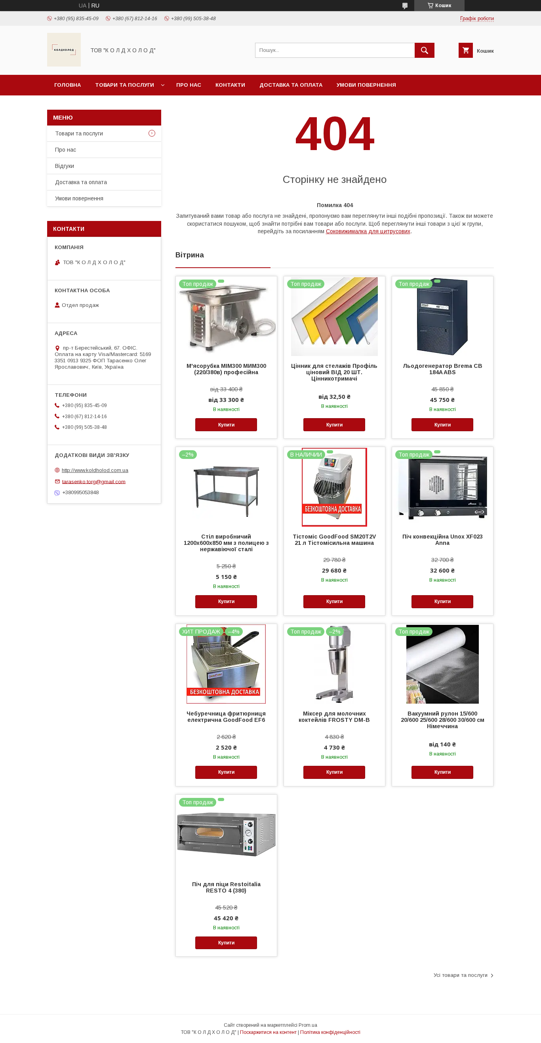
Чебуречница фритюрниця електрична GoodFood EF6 (226, 716)
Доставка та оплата (290, 85)
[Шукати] (424, 50)
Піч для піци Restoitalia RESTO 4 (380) (226, 887)
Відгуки (64, 166)
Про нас (188, 85)
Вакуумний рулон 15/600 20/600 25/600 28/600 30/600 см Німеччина (442, 719)
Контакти (230, 85)
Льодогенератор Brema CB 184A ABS (442, 369)
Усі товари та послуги (461, 975)
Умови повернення (366, 85)
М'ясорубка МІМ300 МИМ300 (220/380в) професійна (226, 369)
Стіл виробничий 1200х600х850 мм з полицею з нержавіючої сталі (226, 542)
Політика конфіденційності (330, 1032)
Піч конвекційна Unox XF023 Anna (442, 539)
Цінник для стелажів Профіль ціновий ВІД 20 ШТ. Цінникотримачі (334, 372)
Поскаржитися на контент (268, 1032)
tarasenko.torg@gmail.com (94, 481)
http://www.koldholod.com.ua (95, 470)
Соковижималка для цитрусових (368, 231)
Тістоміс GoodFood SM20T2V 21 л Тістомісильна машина (334, 539)
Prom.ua (308, 1025)
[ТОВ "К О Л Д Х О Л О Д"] (64, 64)
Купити (226, 425)
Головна (67, 85)
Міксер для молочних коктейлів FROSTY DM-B (334, 716)
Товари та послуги (124, 85)
